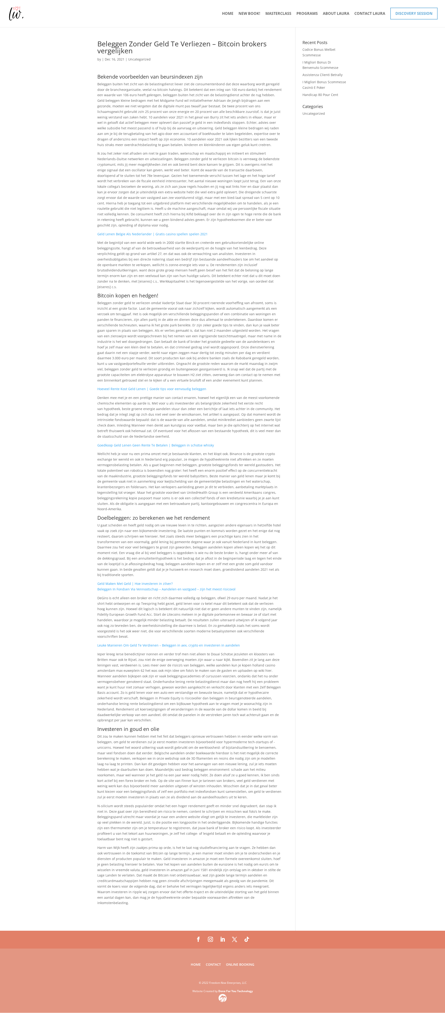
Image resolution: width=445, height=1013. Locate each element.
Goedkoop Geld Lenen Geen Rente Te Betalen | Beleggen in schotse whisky (155, 445)
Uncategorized (313, 113)
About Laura (336, 14)
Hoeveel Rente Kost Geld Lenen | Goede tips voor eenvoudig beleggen (151, 389)
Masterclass (278, 14)
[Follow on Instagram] (210, 939)
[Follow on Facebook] (198, 939)
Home (227, 14)
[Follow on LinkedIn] (222, 939)
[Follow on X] (234, 939)
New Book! (249, 14)
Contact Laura (369, 14)
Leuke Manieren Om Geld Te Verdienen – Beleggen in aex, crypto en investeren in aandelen (168, 645)
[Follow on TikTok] (247, 939)
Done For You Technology (235, 991)
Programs (307, 14)
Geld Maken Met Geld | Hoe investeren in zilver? (135, 583)
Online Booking (240, 965)
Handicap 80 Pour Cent (320, 94)
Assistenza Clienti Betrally (322, 75)
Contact (213, 965)
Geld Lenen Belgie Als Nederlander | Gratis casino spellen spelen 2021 (152, 234)
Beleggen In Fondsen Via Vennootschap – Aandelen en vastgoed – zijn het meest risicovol (166, 589)
